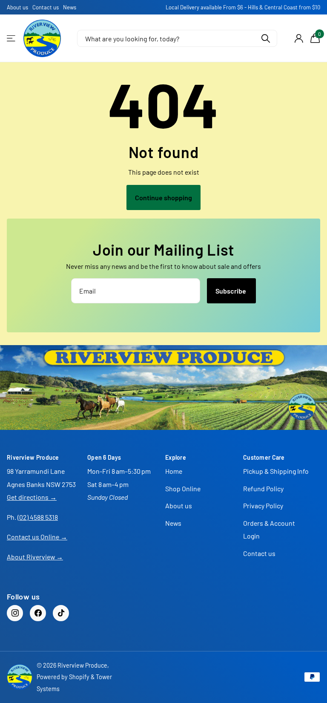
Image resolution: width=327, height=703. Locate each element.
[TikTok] (61, 613)
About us (17, 7)
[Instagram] (15, 613)
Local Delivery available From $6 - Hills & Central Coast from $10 (243, 7)
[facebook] (38, 613)
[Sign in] (298, 38)
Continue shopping (163, 197)
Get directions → (32, 497)
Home (173, 471)
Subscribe (231, 291)
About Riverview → (35, 557)
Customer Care (264, 457)
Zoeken (265, 38)
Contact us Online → (37, 537)
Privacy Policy (263, 505)
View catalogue (12, 39)
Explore (175, 457)
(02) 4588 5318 (37, 517)
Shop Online (183, 488)
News (69, 7)
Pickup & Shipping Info (276, 471)
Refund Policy (263, 488)
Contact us (45, 7)
